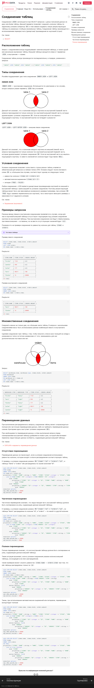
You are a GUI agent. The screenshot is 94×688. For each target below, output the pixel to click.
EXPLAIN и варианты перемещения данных (21, 445)
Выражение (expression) (13, 203)
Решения (37, 3)
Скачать (87, 3)
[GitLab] (80, 2)
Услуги (29, 3)
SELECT (7, 39)
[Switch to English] (68, 2)
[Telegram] (72, 2)
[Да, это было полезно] (35, 674)
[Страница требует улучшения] (37, 674)
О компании (59, 3)
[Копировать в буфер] (68, 65)
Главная (19, 9)
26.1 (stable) (63, 9)
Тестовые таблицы (12, 232)
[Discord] (76, 2)
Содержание (9, 9)
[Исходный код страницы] (69, 17)
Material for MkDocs (13, 686)
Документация (47, 3)
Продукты (22, 3)
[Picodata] (8, 3)
